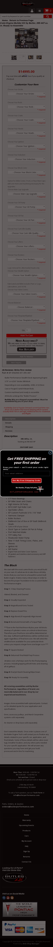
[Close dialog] (50, 452)
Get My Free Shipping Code (26, 480)
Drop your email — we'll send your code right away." (26, 468)
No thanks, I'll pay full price (26, 488)
